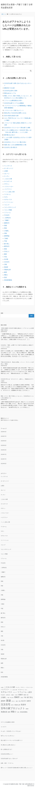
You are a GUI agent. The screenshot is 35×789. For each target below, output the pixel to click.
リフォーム (7, 212)
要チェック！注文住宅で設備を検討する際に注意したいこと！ (17, 767)
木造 (5, 256)
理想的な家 (7, 269)
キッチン (6, 176)
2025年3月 (3, 450)
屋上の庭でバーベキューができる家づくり (11, 740)
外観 (5, 233)
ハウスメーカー (8, 186)
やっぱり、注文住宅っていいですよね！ (11, 731)
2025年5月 (3, 445)
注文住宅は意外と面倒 (10, 90)
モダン (6, 197)
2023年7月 (3, 459)
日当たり (6, 251)
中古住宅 (6, 215)
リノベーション (8, 202)
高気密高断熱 (8, 280)
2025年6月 (3, 440)
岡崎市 (17, 697)
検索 (2, 313)
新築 (5, 249)
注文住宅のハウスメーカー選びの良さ (15, 142)
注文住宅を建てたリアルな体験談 (14, 103)
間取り (6, 275)
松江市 (23, 701)
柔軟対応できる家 (9, 88)
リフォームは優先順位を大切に (13, 100)
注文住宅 (6, 262)
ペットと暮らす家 (9, 191)
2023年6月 (3, 463)
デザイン (6, 184)
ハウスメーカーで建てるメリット (14, 110)
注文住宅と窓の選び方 (10, 147)
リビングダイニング (10, 207)
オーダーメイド (8, 168)
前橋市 (20, 695)
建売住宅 (6, 246)
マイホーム (7, 194)
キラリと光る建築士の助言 (7, 722)
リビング (6, 204)
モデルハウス (8, 199)
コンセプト (4, 726)
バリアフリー (8, 189)
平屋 (5, 241)
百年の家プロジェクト (13, 708)
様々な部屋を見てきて (6, 749)
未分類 (6, 259)
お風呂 (6, 171)
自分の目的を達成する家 (11, 115)
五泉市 (16, 694)
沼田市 (28, 701)
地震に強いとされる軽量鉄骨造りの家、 (16, 144)
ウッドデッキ (8, 166)
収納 (5, 225)
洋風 (5, 264)
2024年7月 (3, 454)
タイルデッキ (8, 181)
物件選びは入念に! (9, 135)
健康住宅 (6, 223)
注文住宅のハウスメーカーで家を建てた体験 (17, 127)
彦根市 (3, 701)
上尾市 (29, 692)
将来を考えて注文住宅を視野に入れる (15, 113)
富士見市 (12, 697)
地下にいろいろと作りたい (7, 735)
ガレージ (6, 173)
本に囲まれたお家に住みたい (8, 745)
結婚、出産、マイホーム (7, 763)
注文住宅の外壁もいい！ (7, 754)
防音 (5, 277)
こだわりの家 (8, 178)
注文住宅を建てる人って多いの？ (9, 758)
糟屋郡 (27, 708)
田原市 (23, 705)
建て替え (6, 243)
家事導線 (6, 236)
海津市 (12, 704)
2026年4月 (3, 431)
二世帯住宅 (7, 217)
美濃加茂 (4, 712)
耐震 (5, 272)
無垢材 (6, 267)
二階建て (6, 220)
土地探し (6, 230)
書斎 (5, 254)
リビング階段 (8, 210)
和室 (5, 228)
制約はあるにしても (10, 93)
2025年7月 (3, 436)
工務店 (6, 238)
